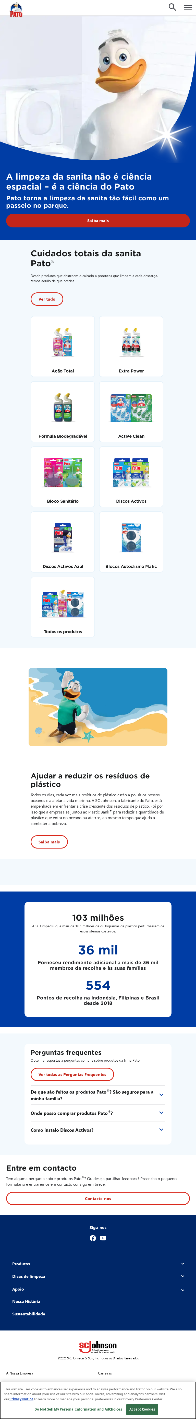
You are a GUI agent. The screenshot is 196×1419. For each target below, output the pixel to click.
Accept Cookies (142, 1409)
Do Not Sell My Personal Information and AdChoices (78, 1409)
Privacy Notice (21, 1399)
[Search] (172, 7)
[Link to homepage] (16, 10)
